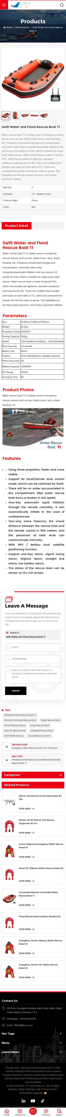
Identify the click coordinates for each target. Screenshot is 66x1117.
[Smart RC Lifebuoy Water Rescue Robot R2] (9, 874)
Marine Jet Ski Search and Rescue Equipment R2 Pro (36, 822)
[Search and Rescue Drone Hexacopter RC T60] (9, 802)
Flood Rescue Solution (39, 736)
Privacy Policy (49, 1089)
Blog (22, 1089)
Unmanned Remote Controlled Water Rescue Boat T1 (38, 894)
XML (38, 1089)
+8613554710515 (27, 1019)
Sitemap (30, 1089)
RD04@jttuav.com (23, 1025)
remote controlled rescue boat (20, 720)
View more (25, 808)
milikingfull (20, 1071)
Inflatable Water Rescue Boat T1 (20, 715)
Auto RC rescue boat (14, 730)
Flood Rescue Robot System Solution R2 (39, 916)
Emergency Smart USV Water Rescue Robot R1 (38, 966)
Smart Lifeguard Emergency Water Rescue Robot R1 (41, 846)
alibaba (37, 1082)
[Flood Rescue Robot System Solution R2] (9, 922)
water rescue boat (50, 720)
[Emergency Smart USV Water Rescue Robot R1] (9, 971)
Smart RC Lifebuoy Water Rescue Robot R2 (41, 868)
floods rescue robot (14, 725)
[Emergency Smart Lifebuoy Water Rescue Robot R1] (9, 947)
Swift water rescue (13, 736)
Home (9, 27)
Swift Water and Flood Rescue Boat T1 (25, 636)
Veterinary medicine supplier (26, 1075)
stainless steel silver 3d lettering (21, 1078)
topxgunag (44, 1067)
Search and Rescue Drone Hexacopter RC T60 (40, 797)
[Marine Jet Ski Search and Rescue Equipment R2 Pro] (9, 826)
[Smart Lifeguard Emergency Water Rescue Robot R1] (9, 850)
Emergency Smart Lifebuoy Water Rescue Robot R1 (40, 942)
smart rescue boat (39, 725)
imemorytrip (38, 1071)
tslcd (28, 1071)
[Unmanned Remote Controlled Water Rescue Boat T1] (9, 898)
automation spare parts (49, 1078)
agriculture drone (29, 1067)
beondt (28, 1082)
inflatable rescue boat (41, 730)
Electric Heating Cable (52, 1075)
